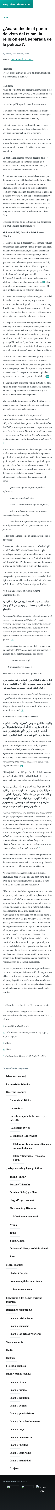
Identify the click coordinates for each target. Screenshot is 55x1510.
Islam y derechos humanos (25, 1421)
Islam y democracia (21, 1437)
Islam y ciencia (18, 1382)
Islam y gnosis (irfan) (22, 1413)
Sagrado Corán (14, 1342)
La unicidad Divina (21, 1100)
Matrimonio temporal (25, 1216)
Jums (13, 1233)
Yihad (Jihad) (17, 1240)
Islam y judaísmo (19, 1326)
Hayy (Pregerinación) (22, 1200)
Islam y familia (18, 1390)
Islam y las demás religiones (25, 1334)
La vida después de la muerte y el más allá (29, 1118)
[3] (4, 442)
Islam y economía (19, 1398)
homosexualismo (22, 1289)
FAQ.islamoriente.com (17, 4)
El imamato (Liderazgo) (23, 1135)
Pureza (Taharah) (20, 1184)
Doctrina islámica (16, 1092)
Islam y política (18, 1405)
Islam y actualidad (20, 1460)
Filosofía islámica (16, 1366)
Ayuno (13, 1225)
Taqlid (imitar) (18, 1176)
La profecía (16, 1108)
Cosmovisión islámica (22, 59)
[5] (22, 709)
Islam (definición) (16, 1076)
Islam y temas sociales (18, 1373)
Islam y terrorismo (20, 1452)
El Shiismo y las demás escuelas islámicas (24, 1300)
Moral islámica (14, 1265)
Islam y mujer (18, 1429)
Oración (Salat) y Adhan (23, 1192)
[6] (21, 765)
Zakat (13, 1256)
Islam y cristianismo (21, 1318)
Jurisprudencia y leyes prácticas (24, 1168)
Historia (10, 1358)
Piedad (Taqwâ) (19, 1273)
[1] (43, 281)
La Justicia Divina (20, 1128)
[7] (40, 847)
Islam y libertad (19, 1445)
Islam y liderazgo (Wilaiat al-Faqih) (29, 1158)
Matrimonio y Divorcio (23, 1208)
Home (5, 17)
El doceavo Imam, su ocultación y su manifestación (32, 1146)
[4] (12, 639)
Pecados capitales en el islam (26, 1281)
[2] (47, 376)
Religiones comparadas (19, 1309)
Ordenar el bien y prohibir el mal (29, 1248)
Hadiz (9, 1350)
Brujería (14, 1468)
